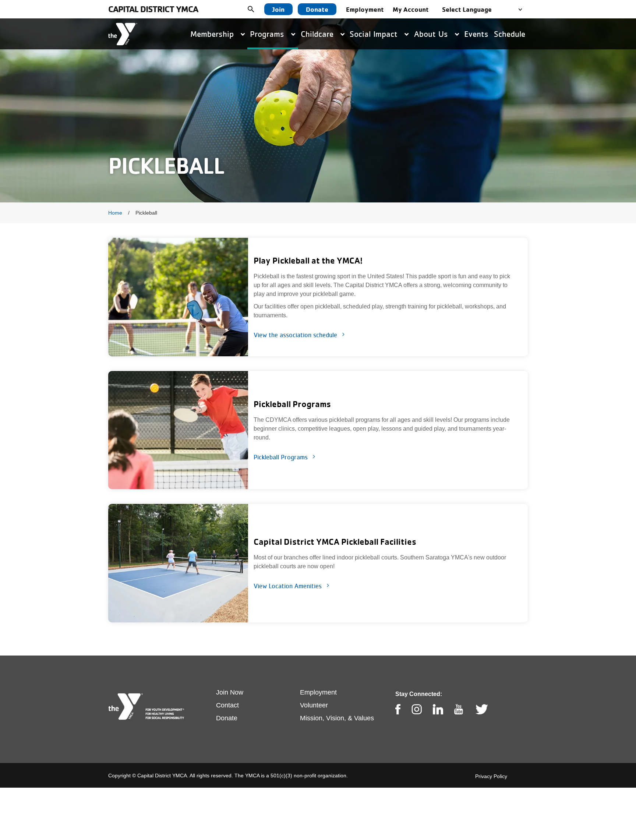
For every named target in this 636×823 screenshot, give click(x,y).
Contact (227, 705)
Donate (317, 9)
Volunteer (314, 705)
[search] (256, 9)
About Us (432, 34)
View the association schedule (295, 335)
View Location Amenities (288, 586)
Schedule (509, 34)
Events (476, 34)
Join (278, 9)
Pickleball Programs (281, 457)
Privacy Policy (491, 776)
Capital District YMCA (153, 9)
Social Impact (375, 34)
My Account (411, 9)
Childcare (318, 34)
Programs (268, 34)
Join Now (229, 692)
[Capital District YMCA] (122, 34)
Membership (213, 34)
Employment (365, 9)
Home (115, 213)
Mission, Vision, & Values (337, 718)
